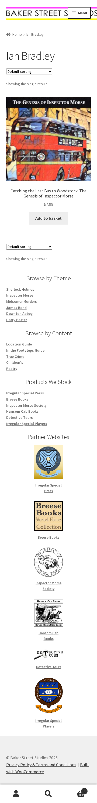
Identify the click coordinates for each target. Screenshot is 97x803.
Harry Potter (16, 319)
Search (48, 794)
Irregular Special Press (25, 393)
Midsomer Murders (21, 301)
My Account (16, 794)
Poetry (11, 368)
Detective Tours (19, 417)
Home (17, 34)
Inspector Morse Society (26, 405)
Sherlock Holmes (20, 289)
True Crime (15, 356)
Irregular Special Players (26, 423)
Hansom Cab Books (22, 411)
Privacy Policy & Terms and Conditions (41, 764)
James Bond (16, 307)
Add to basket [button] (48, 218)
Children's (14, 362)
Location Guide (19, 344)
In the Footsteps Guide (25, 350)
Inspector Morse (19, 295)
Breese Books (17, 399)
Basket (75, 789)
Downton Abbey (19, 313)
